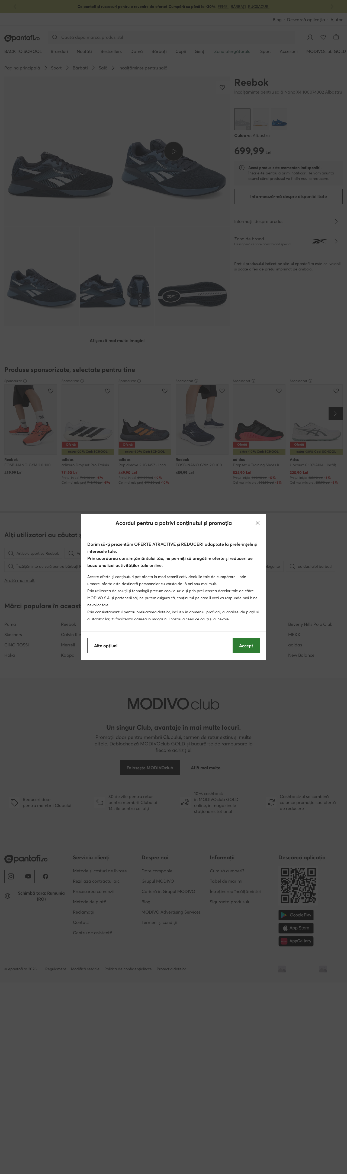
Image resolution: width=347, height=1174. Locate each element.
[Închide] (257, 522)
